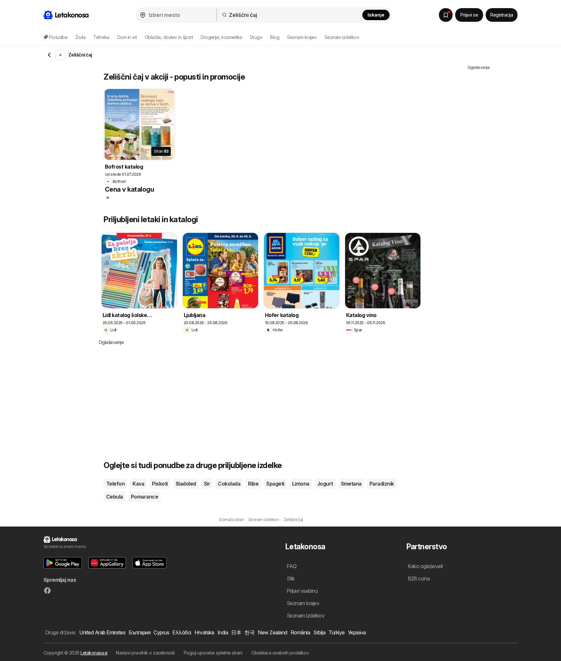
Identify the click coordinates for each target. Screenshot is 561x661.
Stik (291, 578)
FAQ (291, 566)
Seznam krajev (302, 37)
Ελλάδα (181, 632)
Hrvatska (204, 632)
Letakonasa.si (94, 652)
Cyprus (161, 632)
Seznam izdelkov (342, 37)
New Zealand (272, 632)
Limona (300, 483)
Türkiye (336, 632)
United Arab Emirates (102, 632)
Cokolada (229, 483)
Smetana (351, 483)
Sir (207, 483)
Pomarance (144, 496)
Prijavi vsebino (302, 591)
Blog (274, 37)
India (223, 632)
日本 (236, 632)
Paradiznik (381, 483)
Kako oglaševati (425, 566)
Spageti (275, 483)
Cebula (114, 496)
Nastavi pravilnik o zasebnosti (145, 652)
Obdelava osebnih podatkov (280, 652)
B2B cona (419, 578)
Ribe (253, 483)
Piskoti (160, 483)
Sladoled (186, 483)
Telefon (115, 483)
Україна (357, 632)
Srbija (319, 632)
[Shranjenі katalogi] (446, 15)
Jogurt (325, 483)
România (300, 632)
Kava (138, 483)
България (139, 632)
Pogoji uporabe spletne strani (213, 652)
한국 (249, 632)
